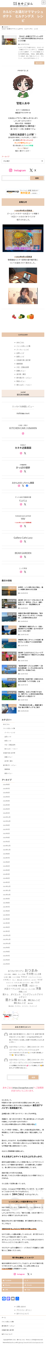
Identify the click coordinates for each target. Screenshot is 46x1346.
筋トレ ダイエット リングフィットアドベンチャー (23, 995)
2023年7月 (6, 907)
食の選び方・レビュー (24, 378)
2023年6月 (6, 911)
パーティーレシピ (22, 350)
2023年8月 (6, 903)
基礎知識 (19, 364)
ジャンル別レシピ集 (23, 346)
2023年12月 (6, 886)
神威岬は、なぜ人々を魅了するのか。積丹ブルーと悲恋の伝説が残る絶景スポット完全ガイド (30, 694)
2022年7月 (6, 956)
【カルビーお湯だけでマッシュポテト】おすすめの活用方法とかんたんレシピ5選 (30, 39)
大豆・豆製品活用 (22, 367)
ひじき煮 (37, 974)
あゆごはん (20, 343)
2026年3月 (6, 805)
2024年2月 (6, 878)
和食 (25, 985)
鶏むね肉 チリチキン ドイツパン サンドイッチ (23, 1006)
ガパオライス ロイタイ (30, 980)
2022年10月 (6, 943)
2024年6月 (6, 862)
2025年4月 (6, 837)
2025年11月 (6, 817)
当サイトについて (22, 1314)
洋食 (38, 988)
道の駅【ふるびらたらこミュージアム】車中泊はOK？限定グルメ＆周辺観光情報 (31, 655)
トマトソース (9, 982)
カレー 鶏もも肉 (17, 980)
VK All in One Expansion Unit (35, 1342)
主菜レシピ (20, 353)
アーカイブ (5, 157)
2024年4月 (6, 870)
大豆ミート (34, 986)
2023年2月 (6, 927)
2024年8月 (6, 854)
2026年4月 (6, 801)
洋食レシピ (23, 992)
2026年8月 (6, 784)
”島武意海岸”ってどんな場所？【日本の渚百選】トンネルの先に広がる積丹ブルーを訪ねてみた (30, 668)
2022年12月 (6, 935)
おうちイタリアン (16, 971)
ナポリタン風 (18, 982)
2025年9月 (6, 825)
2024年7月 (6, 858)
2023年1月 (6, 931)
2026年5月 (6, 797)
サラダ (39, 980)
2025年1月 (6, 841)
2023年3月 (6, 923)
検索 (37, 178)
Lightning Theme (22, 1342)
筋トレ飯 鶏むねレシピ (29, 1000)
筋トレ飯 (11, 1000)
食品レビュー (21, 381)
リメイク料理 (12, 986)
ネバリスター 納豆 (27, 982)
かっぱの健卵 (23, 467)
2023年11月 (6, 890)
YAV (23, 518)
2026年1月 (6, 813)
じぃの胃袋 (23, 568)
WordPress (12, 1342)
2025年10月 (6, 821)
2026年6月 (6, 793)
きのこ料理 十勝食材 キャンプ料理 (14, 974)
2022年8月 (6, 952)
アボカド (24, 977)
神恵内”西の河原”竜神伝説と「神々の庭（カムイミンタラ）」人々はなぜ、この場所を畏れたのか (30, 615)
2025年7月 (6, 829)
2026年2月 (6, 809)
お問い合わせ (21, 1307)
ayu (34, 1050)
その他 (29, 973)
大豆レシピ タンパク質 (28, 989)
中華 (19, 986)
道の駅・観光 (21, 374)
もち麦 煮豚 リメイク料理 (12, 977)
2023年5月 (6, 915)
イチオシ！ (7, 980)
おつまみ (31, 970)
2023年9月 (6, 899)
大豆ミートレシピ (12, 988)
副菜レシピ (20, 357)
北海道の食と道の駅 (23, 360)
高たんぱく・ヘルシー (24, 385)
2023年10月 (6, 894)
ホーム (4, 1317)
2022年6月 (6, 960)
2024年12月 (6, 846)
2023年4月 (6, 919)
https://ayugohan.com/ (23, 1087)
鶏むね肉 (30, 1003)
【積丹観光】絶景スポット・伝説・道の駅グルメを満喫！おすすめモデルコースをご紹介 (30, 629)
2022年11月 (6, 939)
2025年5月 (6, 833)
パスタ (36, 982)
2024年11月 (6, 850)
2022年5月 (6, 964)
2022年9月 (6, 947)
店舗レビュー (21, 371)
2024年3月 (6, 874)
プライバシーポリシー (24, 1310)
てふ (25, 500)
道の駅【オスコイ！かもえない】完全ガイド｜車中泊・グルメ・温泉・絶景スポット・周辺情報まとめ (30, 602)
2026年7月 (6, 789)
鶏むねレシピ (20, 1003)
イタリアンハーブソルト (35, 977)
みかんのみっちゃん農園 (23, 483)
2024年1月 (6, 882)
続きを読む (39, 63)
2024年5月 (6, 866)
